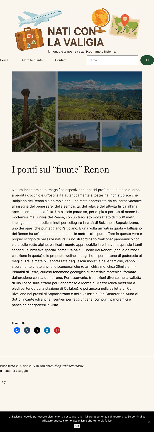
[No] (149, 422)
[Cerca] (147, 60)
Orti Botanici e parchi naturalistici (62, 366)
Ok (77, 425)
